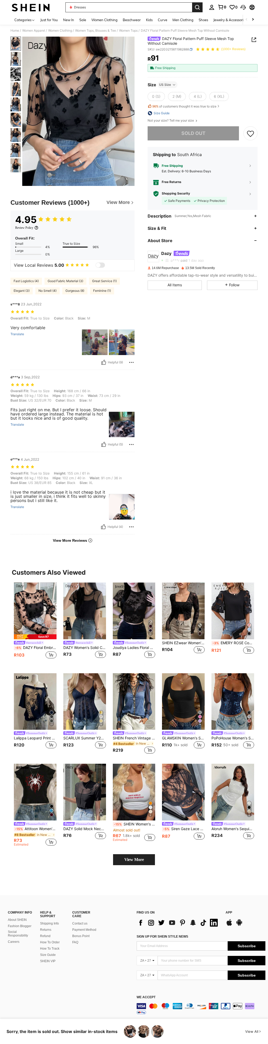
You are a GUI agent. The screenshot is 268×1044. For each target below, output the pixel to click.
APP (229, 912)
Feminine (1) (102, 291)
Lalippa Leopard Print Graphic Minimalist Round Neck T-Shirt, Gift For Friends (35, 738)
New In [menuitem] (68, 20)
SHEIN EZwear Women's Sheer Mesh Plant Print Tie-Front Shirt (183, 643)
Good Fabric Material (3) (65, 281)
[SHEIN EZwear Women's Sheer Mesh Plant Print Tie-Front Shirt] (183, 611)
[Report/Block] (131, 362)
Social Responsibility (18, 933)
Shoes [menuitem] (203, 20)
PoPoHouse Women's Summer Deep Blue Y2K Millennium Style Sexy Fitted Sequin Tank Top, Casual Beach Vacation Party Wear (232, 738)
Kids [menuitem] (149, 20)
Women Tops (128, 30)
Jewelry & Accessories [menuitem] (230, 20)
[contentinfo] (201, 1009)
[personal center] (212, 7)
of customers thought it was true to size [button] (184, 106)
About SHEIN (17, 920)
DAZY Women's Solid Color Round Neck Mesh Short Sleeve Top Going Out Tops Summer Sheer (84, 648)
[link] (221, 7)
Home (14, 30)
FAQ (75, 942)
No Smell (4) (47, 291)
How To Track (49, 948)
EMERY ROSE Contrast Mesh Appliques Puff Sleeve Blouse (233, 643)
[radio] (156, 96)
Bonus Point (81, 936)
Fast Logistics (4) (26, 281)
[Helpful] (103, 362)
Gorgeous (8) (74, 291)
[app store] (229, 925)
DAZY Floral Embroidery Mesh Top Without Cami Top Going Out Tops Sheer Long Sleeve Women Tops (36, 648)
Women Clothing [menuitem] (104, 20)
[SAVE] (250, 133)
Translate (17, 334)
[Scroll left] (246, 20)
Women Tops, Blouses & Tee (95, 30)
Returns (45, 930)
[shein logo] (31, 7)
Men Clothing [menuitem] (182, 20)
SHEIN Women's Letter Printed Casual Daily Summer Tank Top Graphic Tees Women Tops (134, 824)
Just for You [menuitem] (49, 20)
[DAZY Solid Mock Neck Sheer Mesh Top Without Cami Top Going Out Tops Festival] (84, 792)
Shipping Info (49, 923)
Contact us (79, 923)
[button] (243, 7)
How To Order (50, 942)
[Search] (197, 7)
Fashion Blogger (19, 926)
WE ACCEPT (146, 997)
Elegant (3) (22, 291)
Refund (45, 936)
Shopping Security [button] (176, 193)
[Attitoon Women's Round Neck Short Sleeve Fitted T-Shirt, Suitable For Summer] (35, 792)
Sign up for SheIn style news (162, 936)
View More (134, 859)
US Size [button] (165, 85)
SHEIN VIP (47, 961)
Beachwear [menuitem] (132, 20)
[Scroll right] (253, 20)
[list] (178, 923)
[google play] (239, 925)
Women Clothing (60, 30)
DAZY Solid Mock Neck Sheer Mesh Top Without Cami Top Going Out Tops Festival (84, 829)
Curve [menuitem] (162, 20)
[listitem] (35, 623)
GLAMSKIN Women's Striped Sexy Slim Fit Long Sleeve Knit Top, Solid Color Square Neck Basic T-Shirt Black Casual (183, 738)
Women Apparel (33, 30)
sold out (193, 133)
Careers (13, 942)
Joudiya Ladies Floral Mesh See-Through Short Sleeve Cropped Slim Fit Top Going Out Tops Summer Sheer (134, 648)
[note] (35, 636)
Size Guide (48, 955)
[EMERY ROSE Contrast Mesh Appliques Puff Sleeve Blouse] (232, 611)
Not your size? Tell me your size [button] (171, 120)
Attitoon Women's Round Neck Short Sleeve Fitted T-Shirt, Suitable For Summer (36, 829)
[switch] (100, 265)
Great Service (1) (104, 281)
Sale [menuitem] (82, 20)
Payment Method (84, 930)
